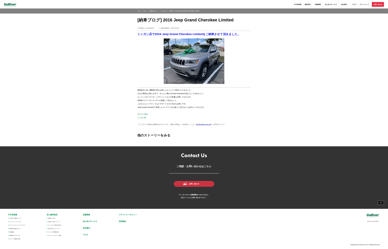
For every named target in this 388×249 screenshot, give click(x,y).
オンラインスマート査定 (54, 235)
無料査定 (308, 4)
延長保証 (11, 232)
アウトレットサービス (15, 221)
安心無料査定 (52, 215)
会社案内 (344, 4)
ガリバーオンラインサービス (17, 225)
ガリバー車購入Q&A (14, 239)
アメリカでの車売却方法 (54, 225)
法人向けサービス (331, 4)
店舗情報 (318, 4)
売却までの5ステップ (54, 221)
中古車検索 (297, 4)
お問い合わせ (377, 4)
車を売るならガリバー (54, 228)
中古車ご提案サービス (15, 218)
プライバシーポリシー (128, 215)
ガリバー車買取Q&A (53, 232)
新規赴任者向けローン (15, 228)
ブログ (354, 4)
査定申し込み (51, 218)
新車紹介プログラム (14, 235)
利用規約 (122, 221)
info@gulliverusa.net (203, 124)
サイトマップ (364, 4)
